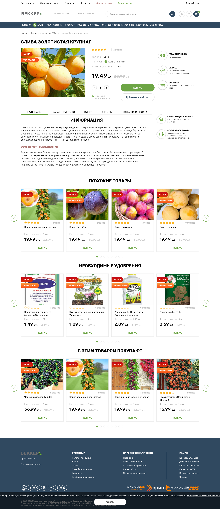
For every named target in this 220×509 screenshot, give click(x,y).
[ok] (58, 488)
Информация (34, 112)
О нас (75, 465)
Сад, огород (156, 24)
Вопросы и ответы (188, 473)
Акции (40, 24)
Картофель (142, 24)
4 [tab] (108, 256)
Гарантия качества (189, 465)
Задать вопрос (125, 3)
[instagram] (37, 488)
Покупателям (27, 3)
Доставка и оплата (49, 3)
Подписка (128, 458)
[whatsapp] (24, 488)
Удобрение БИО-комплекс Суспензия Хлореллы (128, 313)
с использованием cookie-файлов (203, 495)
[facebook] (31, 488)
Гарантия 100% (187, 469)
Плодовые (69, 24)
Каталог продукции (82, 458)
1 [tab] (97, 256)
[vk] (51, 488)
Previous (14, 218)
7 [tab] (119, 256)
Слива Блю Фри (77, 227)
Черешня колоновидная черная (131, 397)
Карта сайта (129, 469)
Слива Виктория (123, 227)
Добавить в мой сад (137, 97)
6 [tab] (115, 256)
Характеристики (64, 112)
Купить (137, 87)
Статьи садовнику (132, 461)
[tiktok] (64, 488)
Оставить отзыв (104, 3)
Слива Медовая (168, 227)
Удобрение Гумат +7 (170, 312)
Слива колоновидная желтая (40, 227)
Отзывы (107, 112)
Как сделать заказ (188, 458)
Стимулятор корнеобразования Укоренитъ (86, 313)
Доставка (174, 83)
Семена (57, 24)
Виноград (93, 24)
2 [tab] (101, 256)
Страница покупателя (134, 465)
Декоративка (115, 24)
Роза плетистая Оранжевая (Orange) (175, 398)
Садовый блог (192, 3)
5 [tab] (112, 256)
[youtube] (44, 488)
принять (110, 502)
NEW (49, 24)
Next (206, 218)
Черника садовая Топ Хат (38, 397)
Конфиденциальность (83, 477)
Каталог (26, 24)
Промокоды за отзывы (134, 473)
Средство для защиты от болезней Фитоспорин (37, 313)
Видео (88, 112)
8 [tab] (123, 256)
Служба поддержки (82, 469)
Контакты (85, 3)
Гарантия (69, 3)
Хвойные (129, 24)
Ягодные (81, 24)
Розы (103, 24)
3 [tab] (104, 256)
